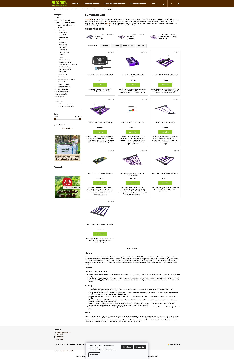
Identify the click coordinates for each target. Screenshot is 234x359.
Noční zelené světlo (65, 69)
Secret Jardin (63, 40)
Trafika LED (62, 42)
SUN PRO (62, 55)
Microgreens (60, 96)
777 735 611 (60, 337)
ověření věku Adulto (67, 351)
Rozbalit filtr (66, 128)
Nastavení (94, 354)
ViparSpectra (63, 50)
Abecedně (141, 46)
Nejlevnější (105, 46)
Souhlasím (140, 347)
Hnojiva (60, 27)
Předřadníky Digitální (65, 62)
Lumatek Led (63, 37)
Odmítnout (127, 347)
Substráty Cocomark (63, 20)
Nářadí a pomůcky (62, 94)
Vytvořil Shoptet (175, 344)
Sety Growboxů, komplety (66, 25)
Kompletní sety (63, 74)
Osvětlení (61, 30)
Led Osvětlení (63, 32)
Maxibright (62, 35)
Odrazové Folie (63, 72)
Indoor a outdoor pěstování (66, 23)
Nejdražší (116, 46)
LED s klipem (63, 47)
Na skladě (60, 125)
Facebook (59, 339)
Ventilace (61, 77)
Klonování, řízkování (64, 87)
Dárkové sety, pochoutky (66, 104)
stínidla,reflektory (64, 59)
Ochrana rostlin (63, 89)
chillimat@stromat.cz (63, 333)
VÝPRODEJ (59, 18)
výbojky (61, 57)
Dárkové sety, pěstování (66, 106)
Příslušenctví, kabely (65, 67)
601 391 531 (59, 335)
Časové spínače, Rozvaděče (68, 64)
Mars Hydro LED (64, 52)
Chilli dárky (59, 101)
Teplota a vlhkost (63, 84)
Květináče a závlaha (62, 92)
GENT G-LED (63, 45)
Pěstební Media (63, 82)
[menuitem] (76, 3)
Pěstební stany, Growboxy (66, 79)
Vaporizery (59, 99)
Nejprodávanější (128, 46)
